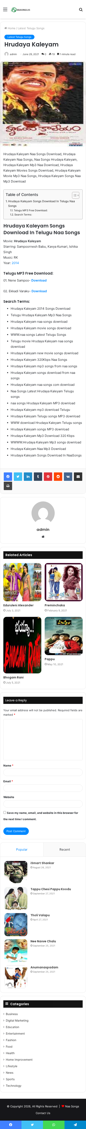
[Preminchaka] (64, 582)
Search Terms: (23, 214)
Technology (14, 1085)
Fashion (11, 1040)
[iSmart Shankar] (15, 872)
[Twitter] (18, 476)
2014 (15, 263)
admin (13, 54)
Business (12, 1014)
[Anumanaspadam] (15, 976)
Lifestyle (11, 1066)
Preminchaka (55, 605)
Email (8, 781)
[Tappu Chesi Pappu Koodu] (15, 898)
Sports (10, 1079)
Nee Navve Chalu (43, 941)
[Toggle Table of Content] (73, 195)
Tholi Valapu (40, 915)
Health (10, 1053)
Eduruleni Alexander (18, 605)
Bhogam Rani (13, 677)
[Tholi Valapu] (15, 924)
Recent (64, 849)
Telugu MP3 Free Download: (30, 210)
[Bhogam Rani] (22, 645)
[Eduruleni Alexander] (22, 582)
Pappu (50, 659)
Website (8, 797)
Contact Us (43, 1113)
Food (9, 1046)
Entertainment (15, 1033)
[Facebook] (8, 476)
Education (12, 1027)
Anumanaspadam (44, 967)
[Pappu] (64, 636)
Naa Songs (72, 1106)
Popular (22, 849)
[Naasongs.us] (20, 9)
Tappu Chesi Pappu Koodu (50, 889)
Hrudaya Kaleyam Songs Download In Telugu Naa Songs (41, 204)
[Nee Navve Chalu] (15, 950)
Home (11, 28)
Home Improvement (19, 1059)
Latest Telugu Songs (31, 28)
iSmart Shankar (42, 863)
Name (8, 765)
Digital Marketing (17, 1020)
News (9, 1072)
